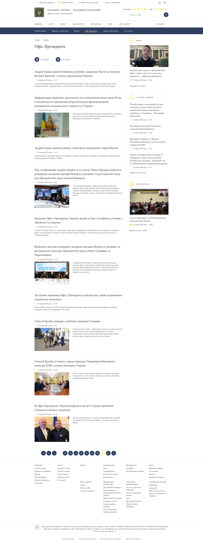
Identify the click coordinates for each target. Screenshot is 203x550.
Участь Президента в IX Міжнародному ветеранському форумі (148, 219)
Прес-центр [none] (125, 24)
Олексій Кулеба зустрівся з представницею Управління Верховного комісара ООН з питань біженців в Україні (75, 363)
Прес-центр (86, 482)
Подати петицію (67, 2)
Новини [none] (39, 24)
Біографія (129, 468)
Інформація (153, 485)
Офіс (151, 465)
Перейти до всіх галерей (139, 230)
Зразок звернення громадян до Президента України (112, 492)
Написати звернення (47, 2)
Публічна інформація (132, 483)
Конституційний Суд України (110, 539)
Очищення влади (157, 482)
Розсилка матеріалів (87, 491)
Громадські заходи (63, 468)
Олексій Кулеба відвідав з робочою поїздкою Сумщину (67, 321)
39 (97, 453)
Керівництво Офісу (156, 468)
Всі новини (128, 31)
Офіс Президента (91, 31)
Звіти (128, 498)
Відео (83, 465)
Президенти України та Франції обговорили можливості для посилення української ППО (147, 141)
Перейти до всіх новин (138, 172)
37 (87, 453)
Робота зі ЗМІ (85, 488)
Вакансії (152, 474)
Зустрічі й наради (63, 471)
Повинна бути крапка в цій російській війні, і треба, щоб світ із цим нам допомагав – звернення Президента (147, 73)
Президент (131, 465)
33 (65, 453)
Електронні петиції (110, 501)
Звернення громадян (108, 483)
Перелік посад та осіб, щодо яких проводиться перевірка (157, 493)
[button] (135, 9)
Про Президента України (135, 471)
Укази (105, 468)
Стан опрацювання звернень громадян (110, 510)
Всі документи (108, 477)
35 (76, 453)
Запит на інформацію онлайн (133, 494)
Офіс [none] (110, 24)
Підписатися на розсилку (90, 2)
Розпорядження (108, 471)
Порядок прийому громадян (109, 505)
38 (92, 453)
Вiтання (76, 31)
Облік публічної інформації (132, 505)
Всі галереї (61, 480)
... (60, 453)
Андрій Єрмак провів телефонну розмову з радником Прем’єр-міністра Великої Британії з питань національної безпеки (77, 74)
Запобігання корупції (156, 477)
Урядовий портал (68, 539)
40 (103, 453)
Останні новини (40, 31)
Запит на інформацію (112, 2)
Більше (161, 24)
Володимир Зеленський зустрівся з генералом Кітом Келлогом (145, 127)
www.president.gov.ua (109, 529)
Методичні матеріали (133, 501)
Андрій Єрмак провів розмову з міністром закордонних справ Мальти (76, 148)
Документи (109, 465)
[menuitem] (41, 24)
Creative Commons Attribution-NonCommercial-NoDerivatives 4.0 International (130, 526)
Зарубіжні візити (63, 477)
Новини (46, 40)
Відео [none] (64, 24)
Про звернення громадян (112, 487)
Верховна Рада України (87, 539)
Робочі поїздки (62, 474)
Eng (164, 2)
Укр (159, 2)
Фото (60, 465)
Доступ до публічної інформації (133, 488)
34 (70, 453)
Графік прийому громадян (112, 498)
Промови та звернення (60, 31)
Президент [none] (96, 24)
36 (81, 453)
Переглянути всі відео (138, 86)
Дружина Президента (111, 31)
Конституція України (110, 474)
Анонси (83, 485)
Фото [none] (52, 24)
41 (108, 453)
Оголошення (153, 471)
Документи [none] (79, 24)
